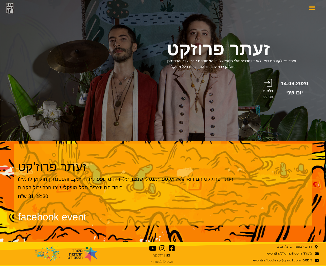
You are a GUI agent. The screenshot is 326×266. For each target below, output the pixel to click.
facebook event (52, 216)
